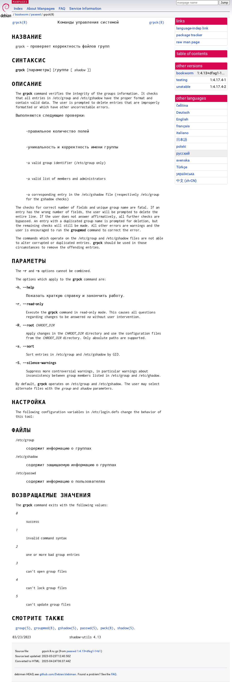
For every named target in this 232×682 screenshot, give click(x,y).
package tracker (189, 35)
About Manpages (41, 8)
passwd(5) (88, 628)
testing (181, 80)
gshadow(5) (67, 628)
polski (181, 146)
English (182, 119)
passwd (36, 14)
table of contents (192, 53)
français (183, 126)
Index (18, 8)
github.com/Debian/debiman (58, 674)
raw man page (188, 42)
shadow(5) (125, 628)
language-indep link (192, 28)
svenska (183, 160)
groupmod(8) (44, 628)
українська (185, 174)
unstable (183, 86)
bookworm (22, 14)
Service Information (85, 8)
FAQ (62, 8)
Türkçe (181, 167)
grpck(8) (19, 22)
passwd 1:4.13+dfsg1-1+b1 (84, 651)
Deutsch (183, 112)
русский (183, 153)
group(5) (23, 628)
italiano (182, 133)
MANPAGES (20, 1)
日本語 (181, 139)
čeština (182, 105)
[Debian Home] (6, 9)
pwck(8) (107, 628)
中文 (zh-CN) (186, 180)
